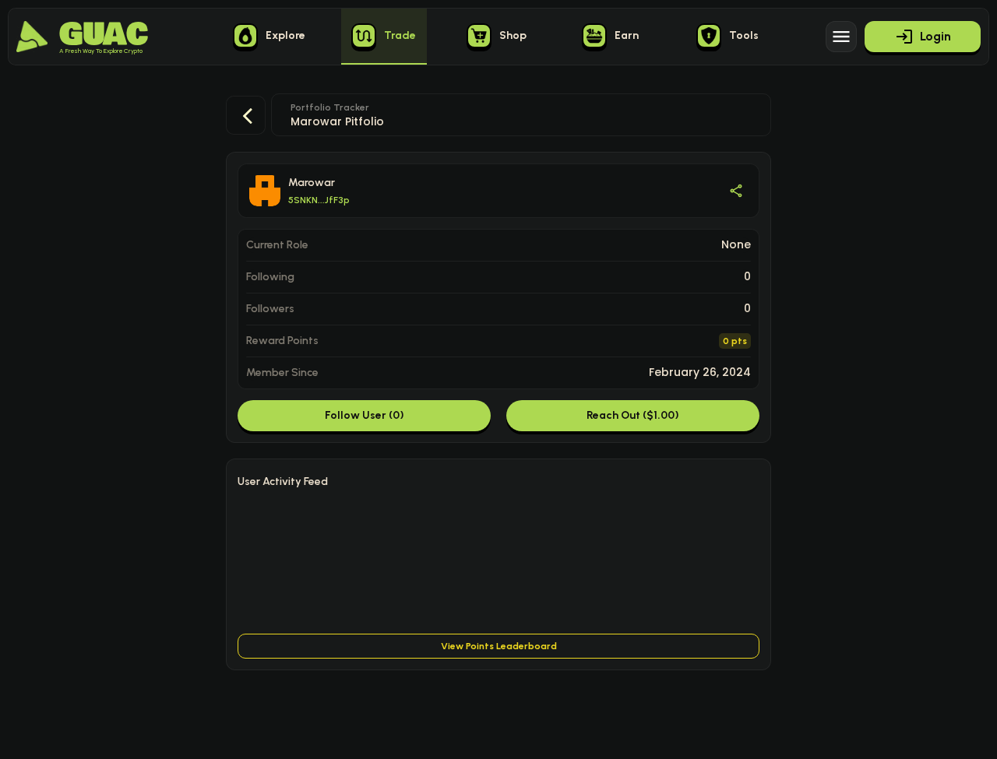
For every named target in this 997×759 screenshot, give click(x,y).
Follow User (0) (364, 415)
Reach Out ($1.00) (633, 415)
